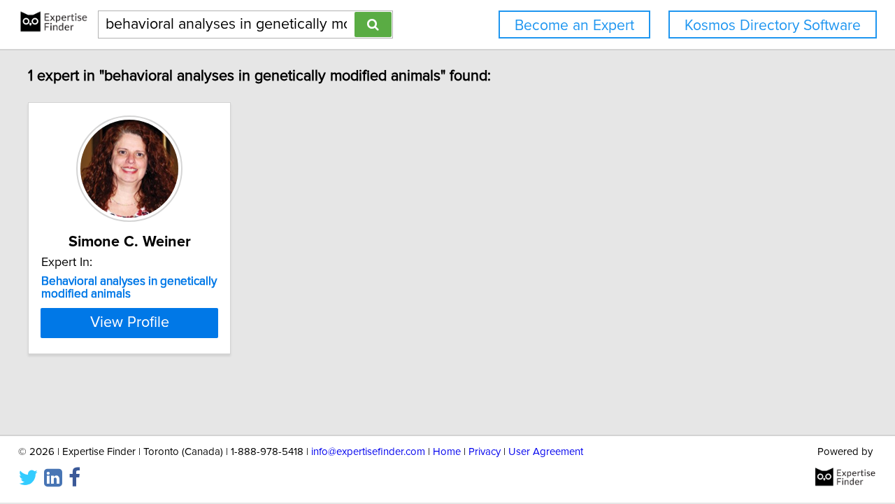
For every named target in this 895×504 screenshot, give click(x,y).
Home (447, 452)
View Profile (129, 322)
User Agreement (545, 452)
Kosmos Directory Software (773, 25)
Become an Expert (574, 25)
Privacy (484, 452)
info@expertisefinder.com (368, 452)
